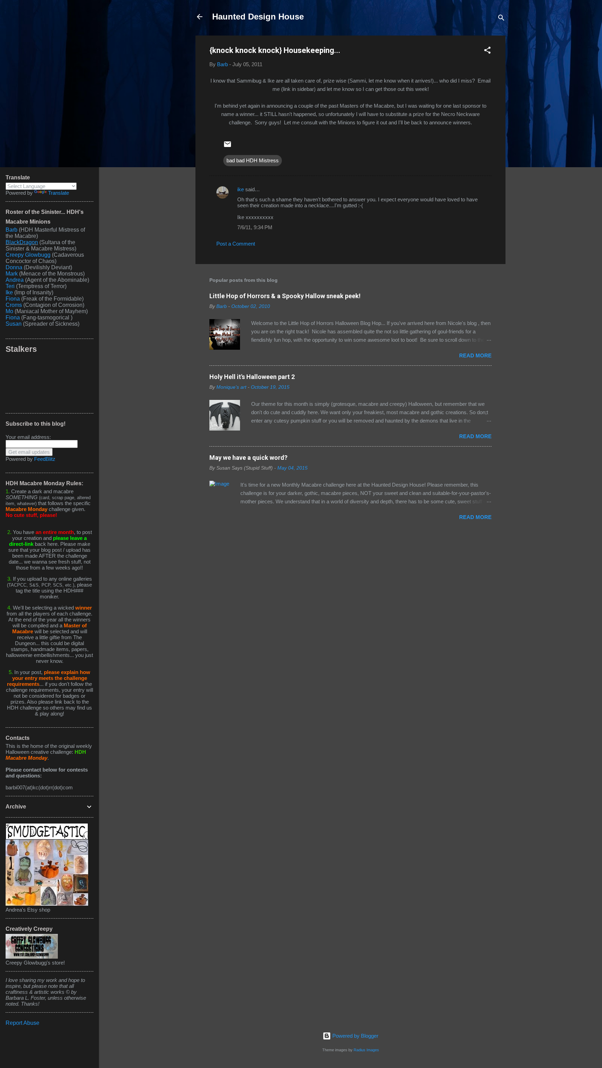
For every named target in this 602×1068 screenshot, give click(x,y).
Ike (9, 292)
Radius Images (366, 1050)
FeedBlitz (44, 459)
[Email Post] (227, 146)
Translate (58, 193)
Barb (11, 230)
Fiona (13, 299)
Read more (475, 355)
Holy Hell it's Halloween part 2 (252, 376)
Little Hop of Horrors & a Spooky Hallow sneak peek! (285, 296)
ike (240, 189)
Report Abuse (22, 1023)
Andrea (15, 280)
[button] (487, 51)
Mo (9, 311)
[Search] (501, 19)
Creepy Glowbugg (28, 255)
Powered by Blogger (354, 1036)
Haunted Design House (258, 16)
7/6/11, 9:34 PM (254, 227)
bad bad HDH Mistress (252, 160)
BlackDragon (22, 242)
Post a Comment (235, 244)
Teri (10, 286)
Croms (14, 305)
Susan (14, 324)
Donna (14, 267)
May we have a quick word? (248, 457)
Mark (12, 274)
